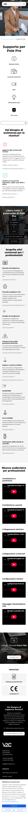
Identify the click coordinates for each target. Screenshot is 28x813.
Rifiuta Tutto (20, 809)
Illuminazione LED (14, 102)
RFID (14, 90)
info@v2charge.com (8, 764)
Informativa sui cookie (14, 796)
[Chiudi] (26, 781)
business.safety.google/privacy (10, 801)
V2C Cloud (14, 115)
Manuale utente (14, 64)
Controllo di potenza (14, 77)
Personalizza (8, 809)
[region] (14, 796)
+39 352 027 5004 (7, 760)
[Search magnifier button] (25, 123)
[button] (14, 222)
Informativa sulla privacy (10, 772)
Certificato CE (14, 694)
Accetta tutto (14, 806)
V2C (2, 39)
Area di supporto (10, 39)
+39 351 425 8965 (7, 758)
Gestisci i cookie (7, 776)
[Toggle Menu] (24, 4)
